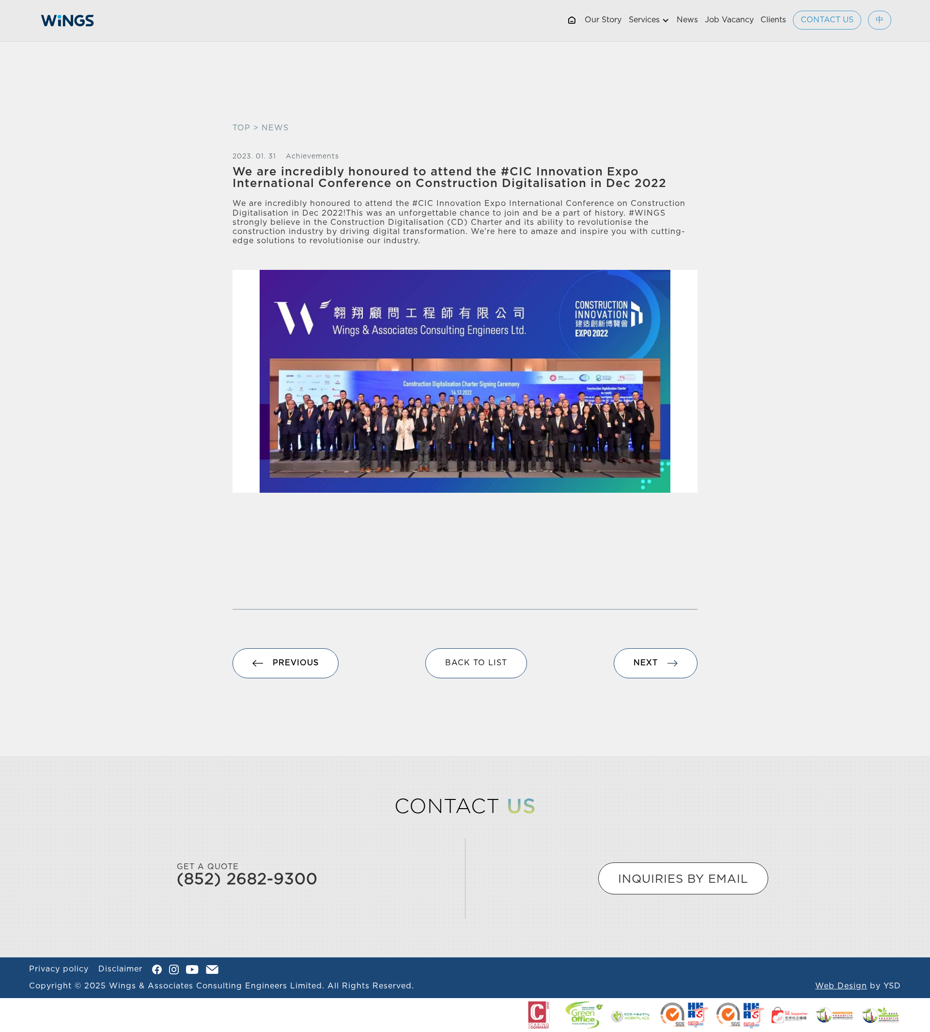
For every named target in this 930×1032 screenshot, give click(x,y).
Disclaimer (120, 969)
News (687, 20)
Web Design (841, 986)
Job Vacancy (729, 20)
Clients (773, 20)
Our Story (603, 20)
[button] (649, 20)
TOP (241, 128)
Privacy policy (59, 969)
